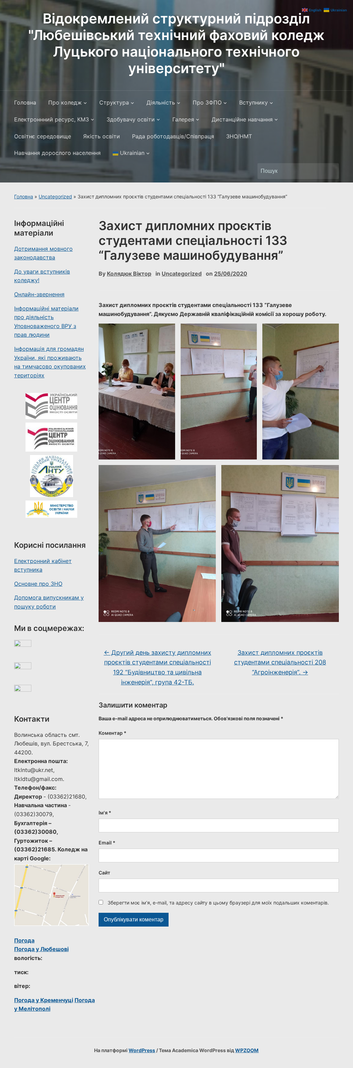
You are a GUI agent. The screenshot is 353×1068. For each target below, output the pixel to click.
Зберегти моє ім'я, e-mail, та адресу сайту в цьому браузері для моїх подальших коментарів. (218, 903)
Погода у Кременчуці (43, 1000)
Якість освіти (101, 136)
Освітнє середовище (42, 136)
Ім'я (105, 812)
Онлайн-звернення (39, 294)
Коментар (113, 733)
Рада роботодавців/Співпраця (173, 136)
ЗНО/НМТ (239, 136)
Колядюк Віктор (129, 273)
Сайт (104, 873)
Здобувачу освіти (131, 119)
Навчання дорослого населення (57, 152)
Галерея (183, 119)
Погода (24, 940)
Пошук (330, 171)
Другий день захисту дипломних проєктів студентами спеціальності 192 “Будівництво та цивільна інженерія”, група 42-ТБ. (157, 667)
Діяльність (161, 102)
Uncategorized (55, 196)
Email (107, 843)
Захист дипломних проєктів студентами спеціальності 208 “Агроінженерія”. (280, 662)
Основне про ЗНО (38, 583)
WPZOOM (247, 1050)
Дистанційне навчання (242, 119)
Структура (114, 102)
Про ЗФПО (207, 102)
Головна (25, 102)
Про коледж (65, 102)
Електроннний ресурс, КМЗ (51, 119)
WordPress (142, 1050)
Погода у (41, 949)
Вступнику (253, 102)
